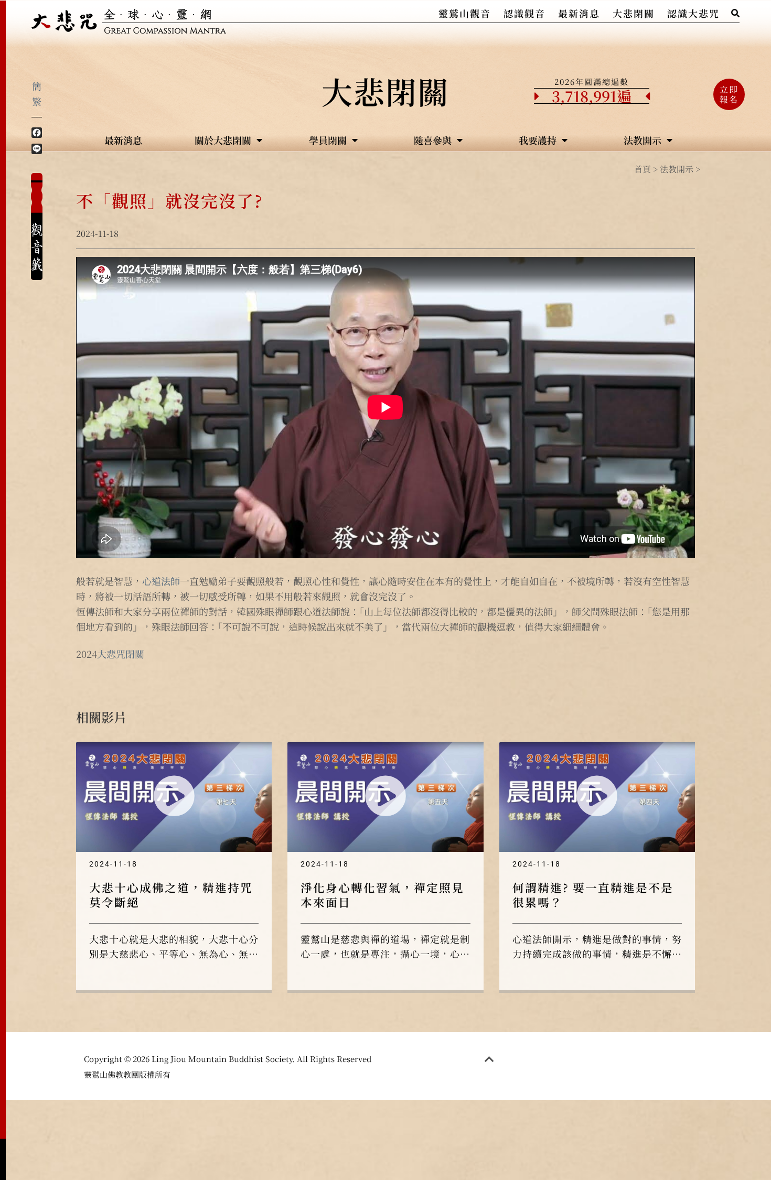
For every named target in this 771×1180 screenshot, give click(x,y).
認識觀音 (524, 13)
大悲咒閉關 (120, 654)
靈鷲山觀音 (464, 13)
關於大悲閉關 (223, 140)
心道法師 (161, 581)
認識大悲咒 (693, 13)
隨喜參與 (433, 140)
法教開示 (642, 140)
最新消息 (579, 13)
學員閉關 (328, 140)
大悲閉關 (634, 13)
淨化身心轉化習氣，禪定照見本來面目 (382, 894)
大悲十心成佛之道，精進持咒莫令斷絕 (171, 894)
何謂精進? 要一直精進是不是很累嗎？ (592, 894)
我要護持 (537, 140)
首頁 (642, 169)
